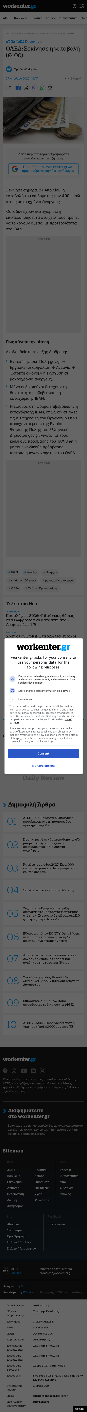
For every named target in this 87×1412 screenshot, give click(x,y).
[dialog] (43, 706)
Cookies (80, 1409)
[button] (44, 699)
